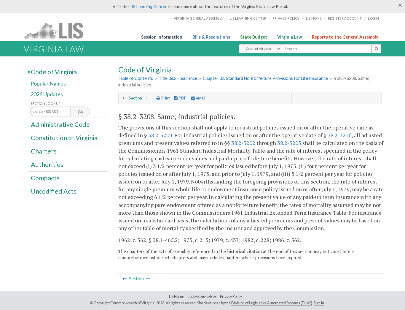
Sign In (319, 303)
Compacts (45, 178)
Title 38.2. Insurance (178, 78)
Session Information (161, 36)
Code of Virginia (54, 71)
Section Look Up (45, 103)
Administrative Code (60, 124)
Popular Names (48, 83)
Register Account (345, 18)
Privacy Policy (286, 18)
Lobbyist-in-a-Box (202, 296)
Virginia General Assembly (198, 18)
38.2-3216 (340, 135)
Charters (44, 151)
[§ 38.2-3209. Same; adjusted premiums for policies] (146, 98)
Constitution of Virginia (64, 137)
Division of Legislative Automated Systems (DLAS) (271, 303)
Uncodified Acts (53, 191)
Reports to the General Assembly (345, 36)
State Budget (253, 36)
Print (165, 98)
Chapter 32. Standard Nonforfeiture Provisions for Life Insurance (265, 78)
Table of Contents (135, 78)
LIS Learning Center (148, 6)
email (200, 98)
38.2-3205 (289, 142)
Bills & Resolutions (211, 36)
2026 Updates (47, 94)
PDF (182, 98)
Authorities (47, 164)
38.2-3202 (243, 142)
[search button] (376, 48)
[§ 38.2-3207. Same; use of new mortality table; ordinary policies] (125, 98)
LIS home (314, 18)
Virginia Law (289, 36)
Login (373, 18)
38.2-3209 (160, 135)
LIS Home (176, 296)
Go (80, 112)
